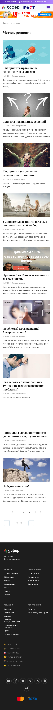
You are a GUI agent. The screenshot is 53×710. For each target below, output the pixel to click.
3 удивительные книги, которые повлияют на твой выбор (25, 223)
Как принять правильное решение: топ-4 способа (20, 70)
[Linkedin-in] (37, 681)
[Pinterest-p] (26, 688)
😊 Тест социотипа (13, 657)
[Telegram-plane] (30, 681)
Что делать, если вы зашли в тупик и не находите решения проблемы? (23, 385)
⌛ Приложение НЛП (13, 661)
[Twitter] (23, 681)
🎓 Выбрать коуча (12, 649)
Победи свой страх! (16, 486)
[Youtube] (9, 681)
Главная (6, 23)
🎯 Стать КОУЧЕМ (11, 653)
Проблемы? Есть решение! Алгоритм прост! (21, 330)
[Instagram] (44, 681)
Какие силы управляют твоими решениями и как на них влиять (25, 434)
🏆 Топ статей (10, 644)
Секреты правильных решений (24, 121)
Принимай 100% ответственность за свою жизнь (26, 277)
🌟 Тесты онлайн (12, 665)
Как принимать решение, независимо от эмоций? (20, 173)
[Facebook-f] (16, 681)
